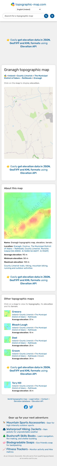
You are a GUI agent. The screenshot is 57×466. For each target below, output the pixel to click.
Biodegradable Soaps (20, 442)
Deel (14, 337)
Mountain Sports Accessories (25, 422)
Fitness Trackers (17, 449)
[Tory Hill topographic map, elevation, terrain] (7, 386)
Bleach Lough (19, 324)
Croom (16, 350)
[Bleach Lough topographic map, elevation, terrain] (7, 328)
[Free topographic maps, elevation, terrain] (5, 76)
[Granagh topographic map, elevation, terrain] (27, 215)
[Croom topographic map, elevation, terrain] (7, 354)
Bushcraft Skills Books (21, 435)
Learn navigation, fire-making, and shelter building (30, 437)
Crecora (16, 311)
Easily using (30, 43)
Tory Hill (16, 382)
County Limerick (26, 315)
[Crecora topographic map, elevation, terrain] (7, 315)
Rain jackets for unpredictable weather (26, 430)
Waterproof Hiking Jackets (23, 429)
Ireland (15, 315)
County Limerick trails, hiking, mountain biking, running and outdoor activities (26, 267)
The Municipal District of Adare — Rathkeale (29, 316)
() (27, 248)
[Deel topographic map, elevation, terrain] (7, 341)
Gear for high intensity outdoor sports (30, 424)
